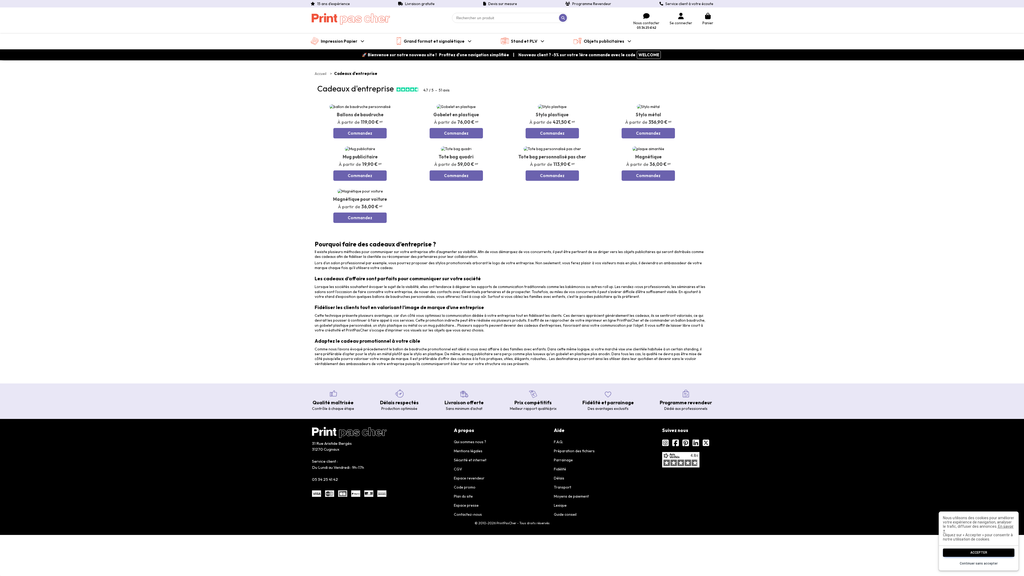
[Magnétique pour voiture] (360, 191)
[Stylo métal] (648, 106)
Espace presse (466, 505)
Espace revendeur (469, 478)
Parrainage (563, 460)
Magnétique (648, 156)
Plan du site (463, 496)
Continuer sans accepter (979, 563)
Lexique (560, 505)
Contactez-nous (468, 514)
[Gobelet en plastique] (456, 106)
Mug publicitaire (360, 156)
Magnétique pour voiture (360, 199)
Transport (562, 487)
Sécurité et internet (470, 460)
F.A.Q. (558, 441)
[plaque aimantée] (648, 148)
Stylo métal (648, 114)
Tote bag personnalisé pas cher (552, 156)
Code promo (464, 487)
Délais (559, 478)
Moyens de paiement (571, 496)
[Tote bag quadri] (456, 148)
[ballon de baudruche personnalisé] (360, 106)
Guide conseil (565, 514)
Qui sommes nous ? (470, 441)
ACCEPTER (978, 552)
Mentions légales (468, 451)
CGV (458, 469)
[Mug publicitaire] (360, 148)
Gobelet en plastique (456, 114)
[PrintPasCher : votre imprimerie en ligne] (351, 19)
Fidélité (560, 469)
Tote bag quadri (456, 156)
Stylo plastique (552, 114)
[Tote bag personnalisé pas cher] (552, 148)
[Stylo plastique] (552, 106)
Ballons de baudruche (360, 114)
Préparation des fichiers (574, 451)
